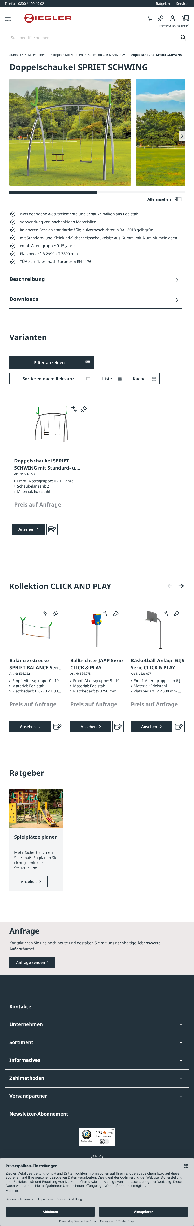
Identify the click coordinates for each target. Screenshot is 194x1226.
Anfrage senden (30, 962)
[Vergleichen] (149, 18)
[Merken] (161, 18)
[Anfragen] (52, 529)
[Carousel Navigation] (176, 586)
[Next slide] (182, 136)
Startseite (16, 55)
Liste (107, 378)
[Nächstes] (181, 586)
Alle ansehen (159, 199)
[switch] (104, 1141)
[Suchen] (183, 38)
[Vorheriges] (170, 586)
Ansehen (29, 881)
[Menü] (8, 18)
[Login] (173, 18)
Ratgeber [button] (163, 3)
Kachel (140, 378)
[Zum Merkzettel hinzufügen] (84, 409)
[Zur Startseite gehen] (47, 18)
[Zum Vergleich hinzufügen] (74, 409)
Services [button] (182, 3)
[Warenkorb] (184, 18)
